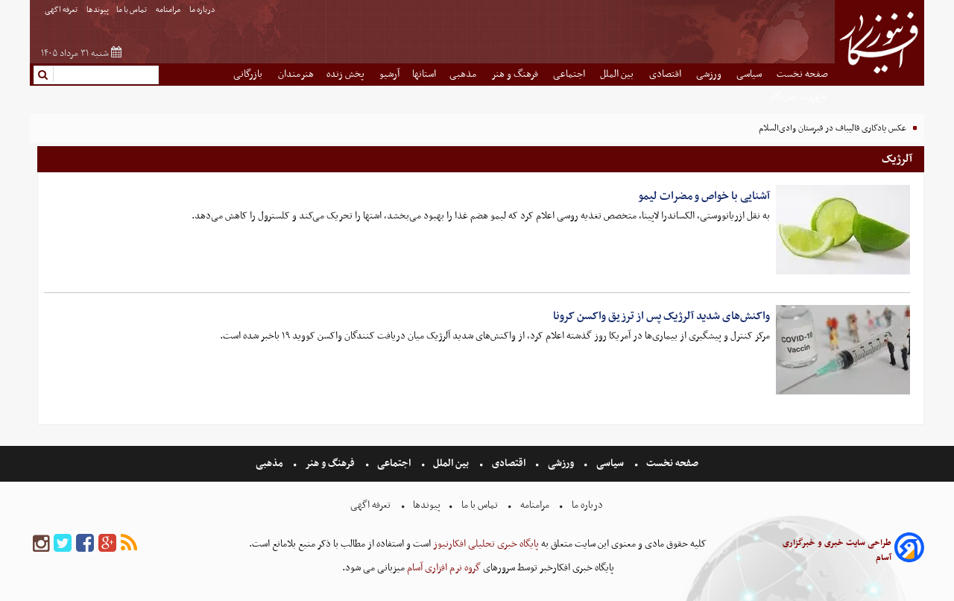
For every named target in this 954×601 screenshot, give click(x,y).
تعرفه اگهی (62, 10)
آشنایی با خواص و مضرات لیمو (704, 196)
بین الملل (618, 74)
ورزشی (710, 74)
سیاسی (750, 74)
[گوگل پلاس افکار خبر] (107, 544)
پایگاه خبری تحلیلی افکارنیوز (485, 544)
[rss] (129, 544)
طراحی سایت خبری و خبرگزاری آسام (837, 550)
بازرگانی (249, 74)
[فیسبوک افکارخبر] (85, 544)
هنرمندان (296, 74)
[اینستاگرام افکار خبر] (41, 544)
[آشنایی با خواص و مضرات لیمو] (843, 229)
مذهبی (463, 74)
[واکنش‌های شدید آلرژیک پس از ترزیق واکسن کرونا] (843, 349)
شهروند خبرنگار (798, 96)
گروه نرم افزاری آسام (443, 567)
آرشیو (389, 74)
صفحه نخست (802, 74)
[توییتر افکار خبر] (63, 544)
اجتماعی (570, 74)
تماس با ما (132, 10)
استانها (424, 74)
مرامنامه (169, 10)
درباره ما (203, 10)
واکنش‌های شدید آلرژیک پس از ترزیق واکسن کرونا (661, 316)
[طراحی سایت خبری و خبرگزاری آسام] (909, 549)
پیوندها (97, 10)
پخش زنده (346, 74)
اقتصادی (666, 74)
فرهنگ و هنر (515, 74)
